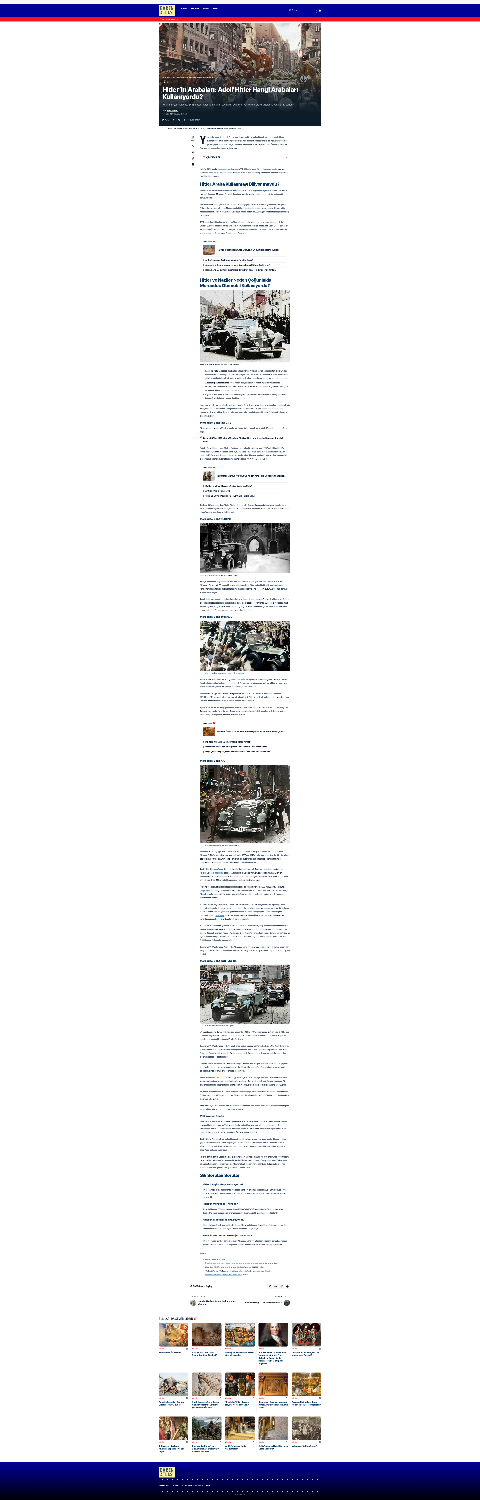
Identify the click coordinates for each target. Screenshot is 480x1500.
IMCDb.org (239, 673)
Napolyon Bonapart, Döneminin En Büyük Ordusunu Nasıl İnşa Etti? (237, 751)
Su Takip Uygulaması (170, 19)
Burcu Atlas (172, 110)
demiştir (242, 233)
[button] (193, 158)
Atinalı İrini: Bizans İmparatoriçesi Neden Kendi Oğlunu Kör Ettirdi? (237, 265)
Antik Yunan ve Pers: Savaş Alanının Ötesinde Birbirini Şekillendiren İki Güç (205, 1405)
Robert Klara (269, 1271)
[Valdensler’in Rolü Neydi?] (306, 1428)
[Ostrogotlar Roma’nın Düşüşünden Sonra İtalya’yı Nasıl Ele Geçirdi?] (207, 1428)
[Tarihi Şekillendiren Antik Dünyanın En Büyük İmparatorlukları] (209, 250)
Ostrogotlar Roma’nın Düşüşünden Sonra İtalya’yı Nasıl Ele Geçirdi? (205, 1449)
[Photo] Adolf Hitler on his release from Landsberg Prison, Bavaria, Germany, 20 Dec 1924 (233, 1263)
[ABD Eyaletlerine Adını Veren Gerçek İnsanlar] (240, 1335)
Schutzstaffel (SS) (216, 1077)
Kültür (165, 82)
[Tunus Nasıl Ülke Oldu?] (173, 1335)
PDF (223, 1259)
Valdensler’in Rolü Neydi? (304, 1446)
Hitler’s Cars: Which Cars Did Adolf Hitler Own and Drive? (223, 1275)
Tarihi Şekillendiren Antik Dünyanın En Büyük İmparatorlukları (247, 250)
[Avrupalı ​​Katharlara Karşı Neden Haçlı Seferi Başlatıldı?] (306, 1384)
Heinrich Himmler (238, 679)
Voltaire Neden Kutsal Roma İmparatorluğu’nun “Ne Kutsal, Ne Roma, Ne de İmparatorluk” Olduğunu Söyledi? (272, 1358)
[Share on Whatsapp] (178, 119)
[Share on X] (173, 119)
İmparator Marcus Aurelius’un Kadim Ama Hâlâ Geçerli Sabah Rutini (251, 476)
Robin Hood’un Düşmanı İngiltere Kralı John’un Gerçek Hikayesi (236, 746)
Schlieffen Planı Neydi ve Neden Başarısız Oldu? (228, 486)
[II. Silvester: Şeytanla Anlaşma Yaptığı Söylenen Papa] (173, 1428)
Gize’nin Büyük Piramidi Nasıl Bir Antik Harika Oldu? (230, 496)
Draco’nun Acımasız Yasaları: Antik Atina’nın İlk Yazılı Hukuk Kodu (273, 1405)
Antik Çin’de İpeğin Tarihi (217, 491)
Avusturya (220, 915)
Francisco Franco (207, 1053)
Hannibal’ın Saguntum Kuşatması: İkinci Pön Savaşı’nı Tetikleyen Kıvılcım (240, 270)
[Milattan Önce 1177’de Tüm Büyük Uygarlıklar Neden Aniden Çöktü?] (209, 731)
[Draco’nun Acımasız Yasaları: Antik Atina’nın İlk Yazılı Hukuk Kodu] (273, 1384)
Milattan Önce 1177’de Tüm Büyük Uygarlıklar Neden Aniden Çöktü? (251, 731)
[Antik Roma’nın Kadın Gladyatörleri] (240, 1428)
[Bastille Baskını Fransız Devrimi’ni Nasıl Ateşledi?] (207, 1335)
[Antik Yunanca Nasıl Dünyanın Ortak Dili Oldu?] (273, 1428)
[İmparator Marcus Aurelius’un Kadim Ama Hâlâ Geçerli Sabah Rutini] (209, 476)
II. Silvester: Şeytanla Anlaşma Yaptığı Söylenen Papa (171, 1449)
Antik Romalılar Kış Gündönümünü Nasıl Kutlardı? (229, 260)
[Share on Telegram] (184, 119)
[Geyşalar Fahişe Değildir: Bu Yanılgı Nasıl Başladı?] (306, 1335)
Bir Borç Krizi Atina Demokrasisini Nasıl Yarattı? (228, 742)
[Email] (193, 152)
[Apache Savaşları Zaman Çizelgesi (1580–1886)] (173, 1384)
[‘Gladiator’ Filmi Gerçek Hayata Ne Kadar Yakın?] (240, 1384)
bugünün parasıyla (225, 169)
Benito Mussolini (216, 873)
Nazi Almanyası (252, 374)
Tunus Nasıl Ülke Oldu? (170, 1352)
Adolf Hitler (224, 137)
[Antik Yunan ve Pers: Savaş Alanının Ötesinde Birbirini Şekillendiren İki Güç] (207, 1384)
